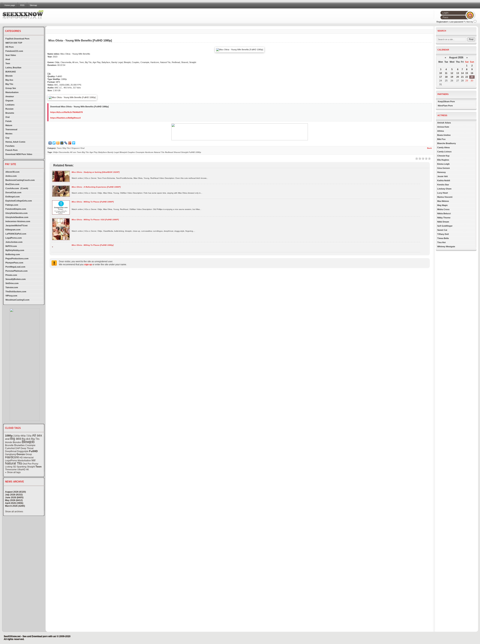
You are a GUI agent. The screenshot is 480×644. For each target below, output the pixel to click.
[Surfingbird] (74, 143)
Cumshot (10, 448)
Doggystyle (22, 451)
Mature (8, 125)
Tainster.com (11, 287)
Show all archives (14, 511)
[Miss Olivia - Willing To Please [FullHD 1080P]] (61, 214)
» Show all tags (13, 472)
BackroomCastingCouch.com (20, 180)
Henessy (441, 172)
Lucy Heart (442, 193)
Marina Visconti (444, 197)
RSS (22, 5)
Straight (31, 466)
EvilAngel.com (12, 196)
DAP (17, 448)
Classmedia (63, 152)
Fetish (8, 121)
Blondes (17, 442)
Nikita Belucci (444, 213)
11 (446, 73)
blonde (8, 442)
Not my (469, 22)
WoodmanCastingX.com (17, 300)
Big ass (15, 438)
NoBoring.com (12, 254)
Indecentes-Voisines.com (17, 221)
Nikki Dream (443, 222)
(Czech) (24, 188)
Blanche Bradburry (446, 143)
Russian (9, 109)
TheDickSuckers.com (15, 291)
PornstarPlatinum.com (16, 271)
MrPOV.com (11, 246)
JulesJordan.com (13, 242)
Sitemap (33, 5)
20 (457, 77)
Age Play (93, 152)
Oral (7, 117)
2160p (16, 435)
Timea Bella (443, 238)
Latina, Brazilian (13, 67)
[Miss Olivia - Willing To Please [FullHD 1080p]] (52, 247)
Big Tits (9, 84)
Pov (30, 463)
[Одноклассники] (58, 143)
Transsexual (11, 129)
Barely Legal (113, 152)
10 (440, 73)
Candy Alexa (443, 147)
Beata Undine (444, 135)
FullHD (33, 451)
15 (466, 73)
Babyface (102, 152)
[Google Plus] (70, 143)
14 (462, 73)
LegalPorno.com (13, 238)
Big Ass (9, 80)
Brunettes (19, 445)
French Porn (11, 150)
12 (452, 73)
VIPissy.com (11, 296)
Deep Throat (27, 448)
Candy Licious (444, 151)
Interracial (28, 457)
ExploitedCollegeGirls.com (18, 201)
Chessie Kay (443, 156)
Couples (131, 152)
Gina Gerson (443, 168)
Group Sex (10, 88)
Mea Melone (443, 201)
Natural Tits (13, 463)
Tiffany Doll (443, 234)
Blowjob (28, 442)
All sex (37, 435)
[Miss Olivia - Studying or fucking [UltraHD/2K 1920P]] (61, 181)
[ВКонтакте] (50, 143)
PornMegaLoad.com (15, 267)
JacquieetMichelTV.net (16, 225)
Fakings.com (11, 205)
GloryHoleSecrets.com (16, 213)
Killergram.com (12, 229)
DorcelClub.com (13, 192)
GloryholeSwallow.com (16, 217)
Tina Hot (441, 242)
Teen (7, 63)
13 (457, 73)
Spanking (21, 466)
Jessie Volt (442, 176)
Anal (7, 59)
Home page (9, 5)
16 (472, 73)
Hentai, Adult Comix (15, 142)
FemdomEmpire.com (15, 209)
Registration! (442, 22)
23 (472, 77)
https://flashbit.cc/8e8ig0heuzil (65, 118)
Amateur (9, 96)
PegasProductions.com (16, 258)
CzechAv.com (12, 188)
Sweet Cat (442, 230)
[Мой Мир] (62, 143)
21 (462, 77)
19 (452, 77)
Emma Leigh (443, 164)
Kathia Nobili (443, 180)
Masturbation (12, 92)
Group (29, 454)
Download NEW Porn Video (18, 154)
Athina (440, 131)
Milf (33, 460)
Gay (7, 138)
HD (21, 457)
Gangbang (10, 454)
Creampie (30, 445)
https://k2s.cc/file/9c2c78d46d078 (66, 112)
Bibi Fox (441, 139)
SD (14, 466)
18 (446, 77)
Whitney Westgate (446, 246)
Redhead (169, 152)
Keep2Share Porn (446, 101)
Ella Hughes (443, 160)
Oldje (55, 152)
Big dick (26, 438)
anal (7, 438)
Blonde (9, 76)
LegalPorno (11, 460)
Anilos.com (11, 176)
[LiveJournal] (66, 143)
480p (23, 435)
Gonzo (20, 454)
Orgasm (9, 100)
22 (466, 77)
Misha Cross (443, 209)
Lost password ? (457, 22)
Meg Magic (442, 205)
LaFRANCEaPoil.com (15, 234)
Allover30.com (12, 172)
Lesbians (9, 105)
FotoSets (9, 146)
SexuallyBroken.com (15, 279)
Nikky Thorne (443, 217)
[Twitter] (54, 143)
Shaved (177, 152)
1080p (9, 435)
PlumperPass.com (14, 263)
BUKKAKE (10, 72)
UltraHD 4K (23, 469)
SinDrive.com (12, 283)
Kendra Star (443, 184)
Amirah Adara (444, 123)
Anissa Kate (443, 127)
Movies (8, 133)
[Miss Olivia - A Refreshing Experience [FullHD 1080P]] (61, 196)
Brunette (9, 113)
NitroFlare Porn (445, 105)
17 (440, 77)
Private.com (11, 275)
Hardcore (12, 457)
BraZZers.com (12, 184)
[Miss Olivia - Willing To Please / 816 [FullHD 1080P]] (61, 239)
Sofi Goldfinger (444, 226)
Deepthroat (10, 451)
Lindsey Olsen (444, 189)
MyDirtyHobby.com (14, 250)
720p (29, 435)
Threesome (11, 469)
